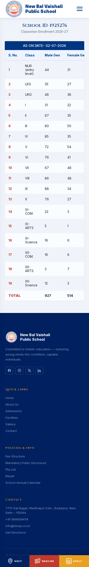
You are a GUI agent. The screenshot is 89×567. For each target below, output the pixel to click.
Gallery (10, 424)
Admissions (13, 411)
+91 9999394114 (16, 519)
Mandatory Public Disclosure (25, 463)
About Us (11, 404)
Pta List (10, 469)
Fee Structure (15, 456)
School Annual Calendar (23, 482)
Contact (11, 431)
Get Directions (15, 532)
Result (9, 476)
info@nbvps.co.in (17, 526)
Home (9, 398)
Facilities (11, 417)
